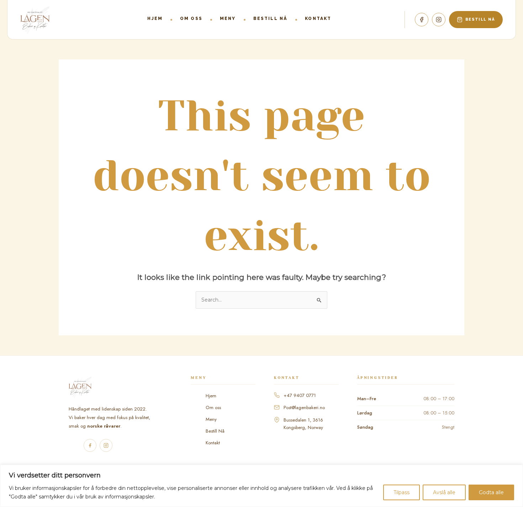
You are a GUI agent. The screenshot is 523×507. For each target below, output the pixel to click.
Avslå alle (444, 492)
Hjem (155, 18)
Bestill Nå (215, 431)
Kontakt (318, 18)
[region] (261, 486)
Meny (228, 18)
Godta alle (491, 492)
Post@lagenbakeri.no (304, 407)
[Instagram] (438, 19)
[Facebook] (421, 19)
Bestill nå (270, 18)
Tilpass (401, 492)
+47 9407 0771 (300, 395)
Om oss (191, 18)
